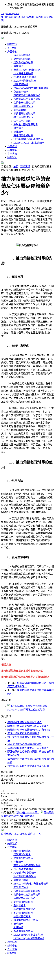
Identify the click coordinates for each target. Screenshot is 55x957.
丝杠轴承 (18, 66)
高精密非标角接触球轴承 (26, 95)
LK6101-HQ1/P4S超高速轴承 (28, 142)
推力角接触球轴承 (23, 117)
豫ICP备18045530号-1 (27, 812)
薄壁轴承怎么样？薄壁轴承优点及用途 (28, 766)
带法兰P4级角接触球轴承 (26, 70)
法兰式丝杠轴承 (22, 121)
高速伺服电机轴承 (23, 135)
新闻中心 (12, 150)
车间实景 (12, 153)
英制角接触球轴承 (23, 106)
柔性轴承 (18, 132)
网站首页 (12, 44)
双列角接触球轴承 (23, 62)
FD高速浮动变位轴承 (24, 77)
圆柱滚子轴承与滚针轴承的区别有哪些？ (29, 729)
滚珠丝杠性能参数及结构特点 (23, 733)
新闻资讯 (25, 166)
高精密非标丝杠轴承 (24, 102)
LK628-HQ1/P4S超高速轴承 (28, 139)
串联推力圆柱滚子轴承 (25, 124)
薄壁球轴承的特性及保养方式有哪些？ (28, 748)
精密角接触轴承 (22, 55)
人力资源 (12, 949)
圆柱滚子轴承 (20, 84)
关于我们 (12, 48)
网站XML (29, 816)
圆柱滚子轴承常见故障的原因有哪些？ (28, 726)
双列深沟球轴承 (22, 59)
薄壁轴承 (18, 128)
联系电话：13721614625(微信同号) (19, 834)
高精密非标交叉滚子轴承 (26, 99)
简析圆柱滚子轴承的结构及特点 (24, 722)
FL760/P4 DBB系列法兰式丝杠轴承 (26, 709)
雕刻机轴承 (19, 110)
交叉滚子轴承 (20, 91)
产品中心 (12, 51)
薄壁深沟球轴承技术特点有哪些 (24, 744)
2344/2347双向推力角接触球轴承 (30, 88)
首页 (15, 166)
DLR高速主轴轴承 (23, 73)
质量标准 (12, 146)
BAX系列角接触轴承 (24, 80)
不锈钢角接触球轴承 (24, 113)
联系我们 (12, 157)
